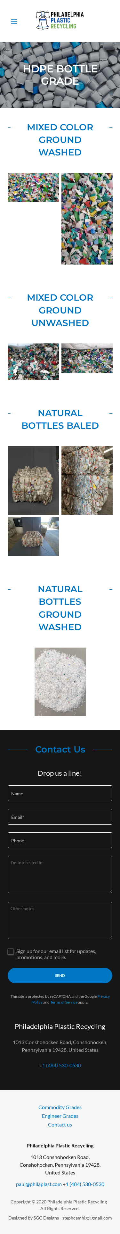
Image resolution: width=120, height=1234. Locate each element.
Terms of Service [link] (63, 1002)
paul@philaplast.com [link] (39, 1184)
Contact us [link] (60, 1124)
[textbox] (60, 793)
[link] (59, 21)
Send (60, 975)
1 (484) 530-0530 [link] (61, 1065)
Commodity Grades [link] (60, 1107)
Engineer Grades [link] (60, 1116)
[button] (15, 21)
